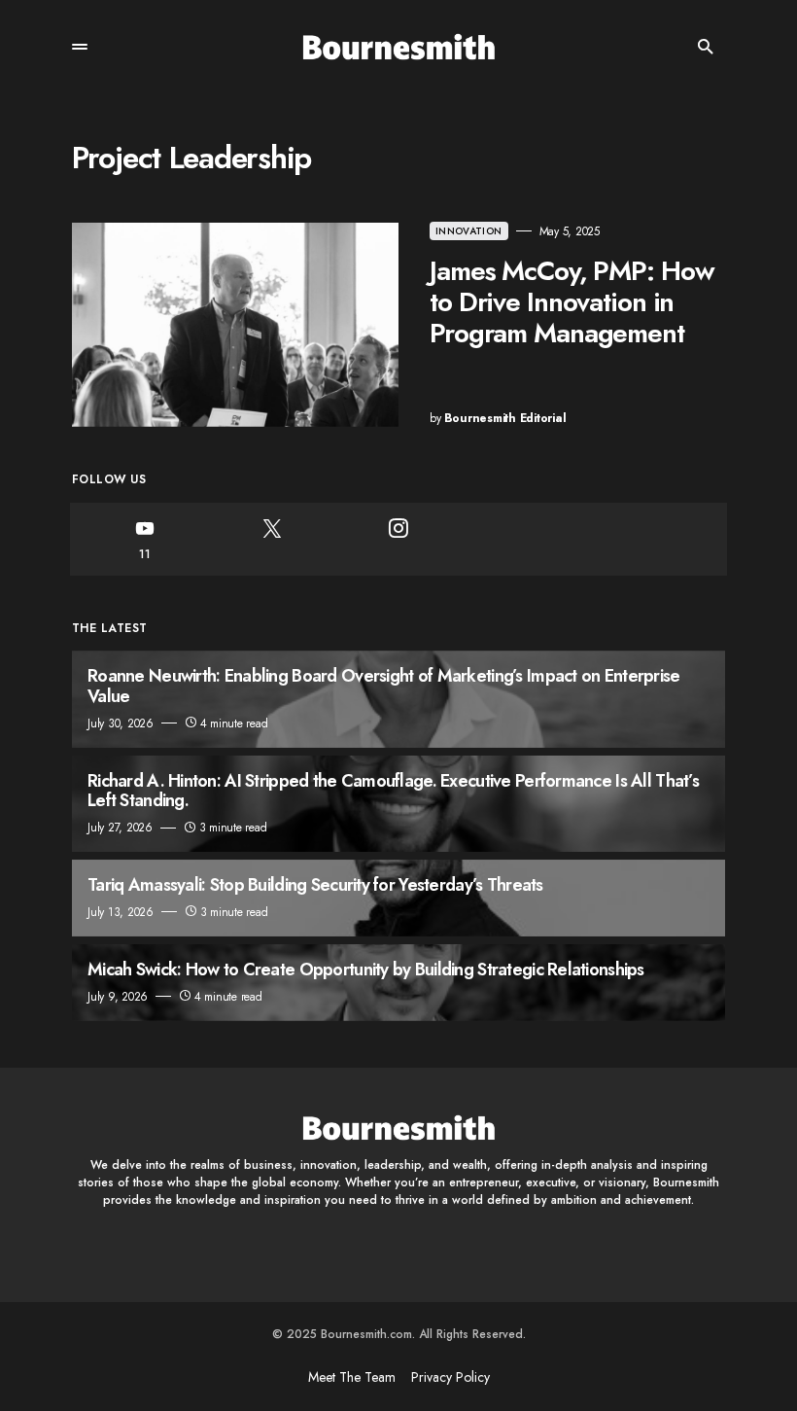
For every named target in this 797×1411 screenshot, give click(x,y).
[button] (79, 46)
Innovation (468, 231)
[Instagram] (398, 539)
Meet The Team (352, 1377)
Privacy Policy (450, 1377)
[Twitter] (271, 539)
